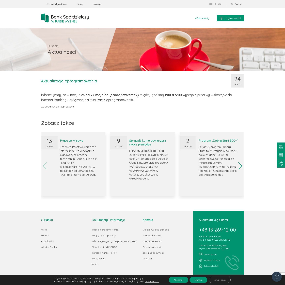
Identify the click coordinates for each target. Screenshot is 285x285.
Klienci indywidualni (56, 4)
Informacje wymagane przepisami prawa (114, 241)
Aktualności (47, 241)
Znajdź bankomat (152, 241)
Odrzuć (198, 279)
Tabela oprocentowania (105, 229)
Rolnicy (97, 4)
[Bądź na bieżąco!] (281, 155)
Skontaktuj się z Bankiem (156, 229)
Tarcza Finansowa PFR (104, 252)
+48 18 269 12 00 (217, 230)
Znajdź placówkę (151, 235)
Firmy (80, 4)
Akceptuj (178, 279)
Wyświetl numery (212, 260)
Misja (44, 229)
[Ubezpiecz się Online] (281, 146)
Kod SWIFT (148, 258)
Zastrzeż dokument (153, 252)
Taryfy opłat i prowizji (104, 235)
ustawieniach (152, 281)
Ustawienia (220, 279)
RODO (95, 264)
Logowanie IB (232, 18)
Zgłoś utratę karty (152, 247)
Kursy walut (98, 258)
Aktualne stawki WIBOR (104, 247)
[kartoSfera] (211, 4)
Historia (45, 235)
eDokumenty (202, 18)
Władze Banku (49, 247)
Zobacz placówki (211, 266)
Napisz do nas (210, 254)
